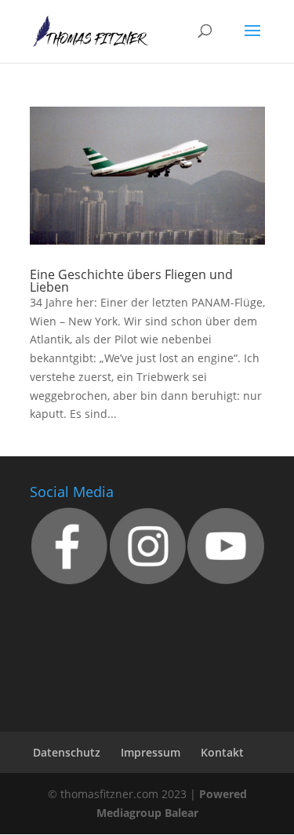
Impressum (150, 752)
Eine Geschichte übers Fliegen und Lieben (131, 281)
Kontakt (222, 752)
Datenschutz (66, 752)
